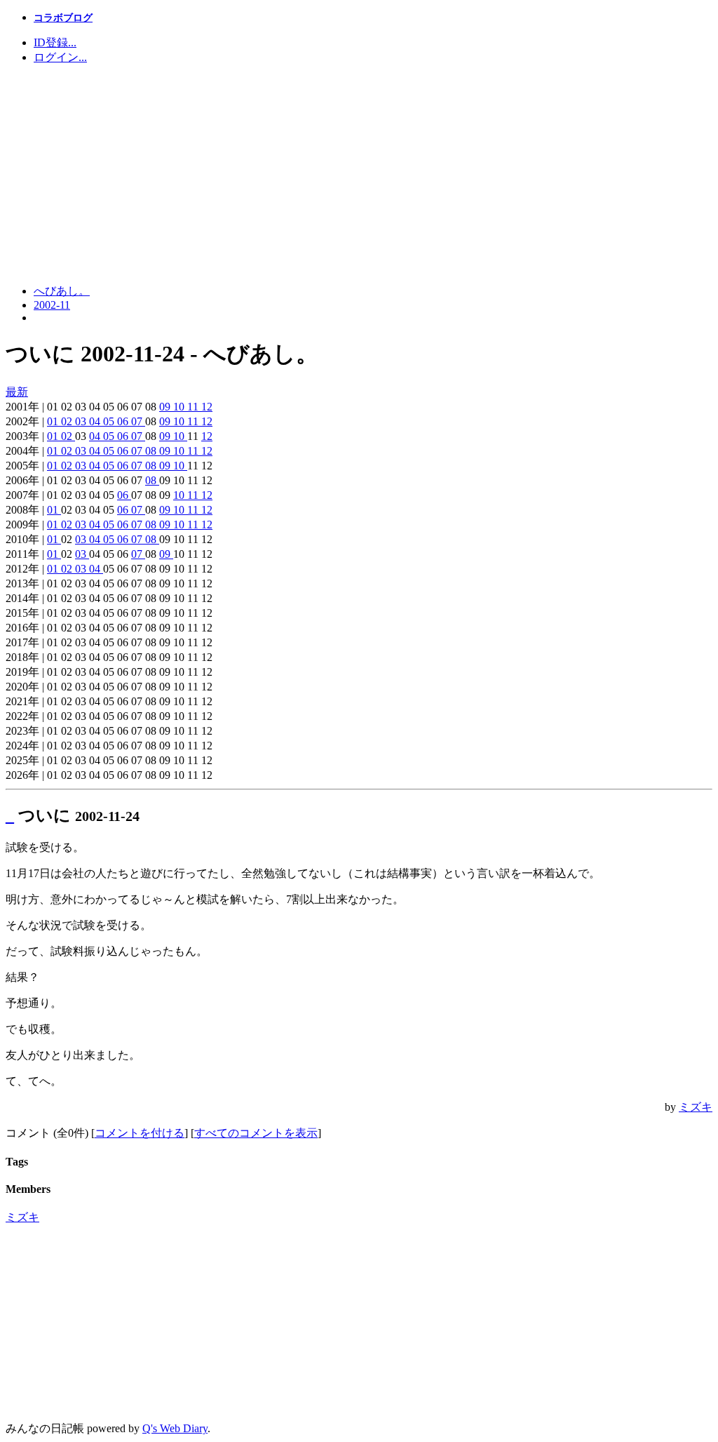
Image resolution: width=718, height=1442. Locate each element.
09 (166, 407)
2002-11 (52, 305)
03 (82, 421)
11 (194, 407)
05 (110, 421)
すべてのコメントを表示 (256, 1133)
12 (206, 407)
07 (138, 421)
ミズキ (695, 1107)
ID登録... (55, 42)
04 (96, 421)
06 (124, 421)
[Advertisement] (359, 174)
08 (152, 451)
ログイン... (60, 57)
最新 (17, 392)
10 (180, 407)
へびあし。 (62, 291)
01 (54, 421)
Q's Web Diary (175, 1428)
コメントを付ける (139, 1133)
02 (68, 421)
